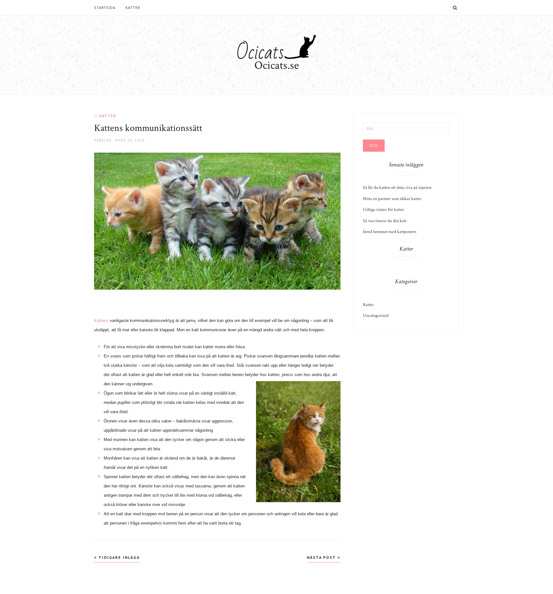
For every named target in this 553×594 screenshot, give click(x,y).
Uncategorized (376, 315)
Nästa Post (322, 557)
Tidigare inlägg (118, 557)
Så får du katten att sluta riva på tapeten (397, 187)
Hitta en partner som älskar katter (392, 199)
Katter (132, 8)
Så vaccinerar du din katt (384, 221)
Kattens (101, 320)
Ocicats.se (276, 65)
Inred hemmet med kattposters (389, 232)
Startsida (105, 8)
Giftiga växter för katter (383, 210)
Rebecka (102, 140)
